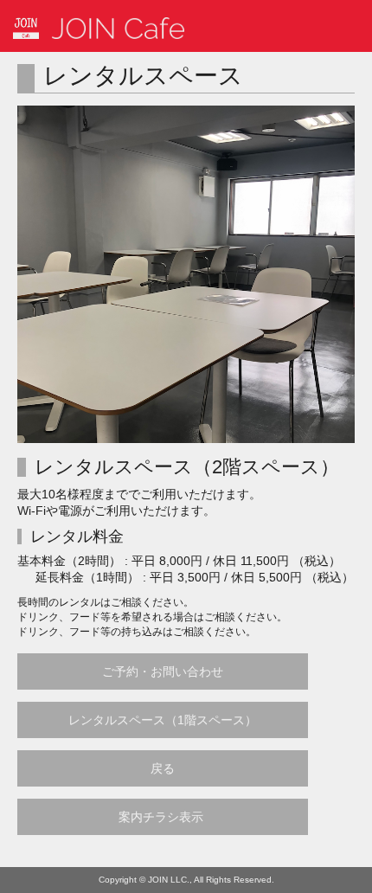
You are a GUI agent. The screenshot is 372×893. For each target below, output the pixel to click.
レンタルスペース (143, 75)
